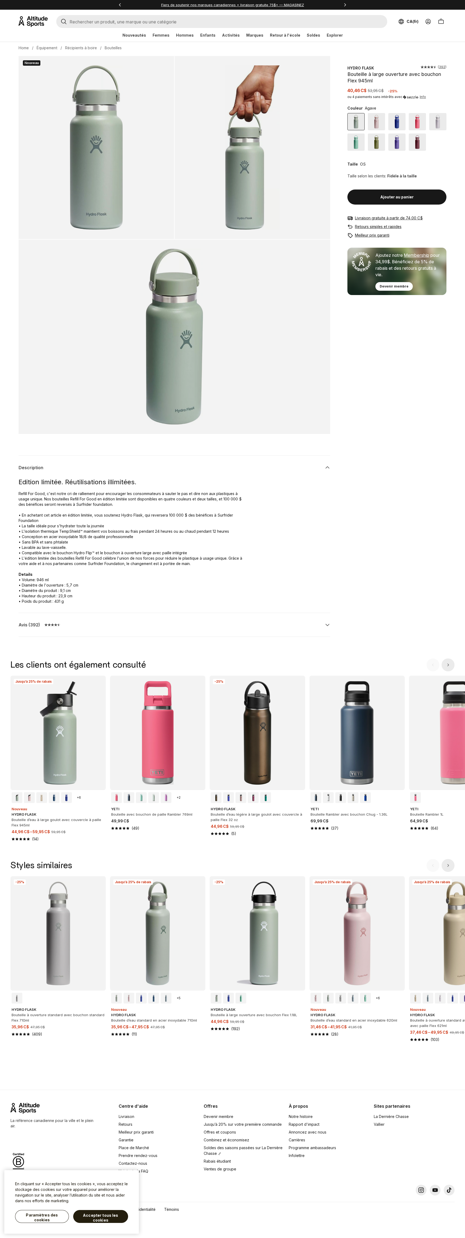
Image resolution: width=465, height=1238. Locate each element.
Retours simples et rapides (378, 226)
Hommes (185, 35)
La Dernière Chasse (391, 1116)
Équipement (47, 47)
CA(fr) (412, 21)
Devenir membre (394, 286)
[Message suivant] (345, 5)
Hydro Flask (360, 68)
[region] (71, 1202)
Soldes (313, 35)
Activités (231, 35)
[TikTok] (449, 1190)
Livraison (126, 1116)
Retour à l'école (285, 35)
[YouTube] (435, 1190)
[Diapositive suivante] (448, 664)
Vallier (379, 1124)
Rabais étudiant (217, 1161)
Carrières (297, 1140)
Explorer (335, 35)
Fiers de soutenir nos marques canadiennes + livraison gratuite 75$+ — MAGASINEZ (232, 5)
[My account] (428, 21)
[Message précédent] (120, 5)
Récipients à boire (81, 47)
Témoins (171, 1209)
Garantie (126, 1140)
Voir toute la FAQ (133, 1171)
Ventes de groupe (220, 1169)
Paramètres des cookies (42, 1217)
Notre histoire (301, 1116)
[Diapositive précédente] (433, 664)
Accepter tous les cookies (100, 1217)
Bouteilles (113, 47)
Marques (254, 35)
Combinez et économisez (226, 1140)
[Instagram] (421, 1190)
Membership (416, 255)
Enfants (208, 35)
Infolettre (297, 1155)
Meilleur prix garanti (372, 235)
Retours (125, 1124)
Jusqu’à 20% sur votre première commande (243, 1124)
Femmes (161, 35)
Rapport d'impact (304, 1124)
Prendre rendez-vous (138, 1155)
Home (24, 47)
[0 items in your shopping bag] (441, 21)
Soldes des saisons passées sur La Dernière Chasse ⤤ (243, 1150)
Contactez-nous (133, 1163)
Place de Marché (134, 1147)
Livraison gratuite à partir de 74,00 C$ (389, 218)
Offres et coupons (220, 1132)
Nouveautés (134, 35)
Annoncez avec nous (307, 1132)
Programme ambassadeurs (312, 1147)
